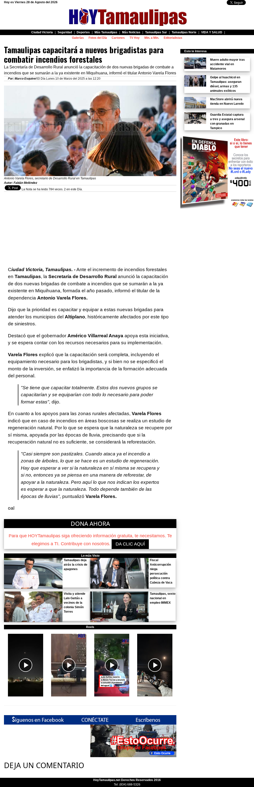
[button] (25, 665)
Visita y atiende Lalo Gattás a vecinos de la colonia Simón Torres (74, 602)
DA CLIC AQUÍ (130, 543)
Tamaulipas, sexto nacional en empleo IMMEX (162, 598)
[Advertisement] (90, 226)
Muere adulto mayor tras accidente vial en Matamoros (227, 64)
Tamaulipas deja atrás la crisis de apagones (75, 564)
